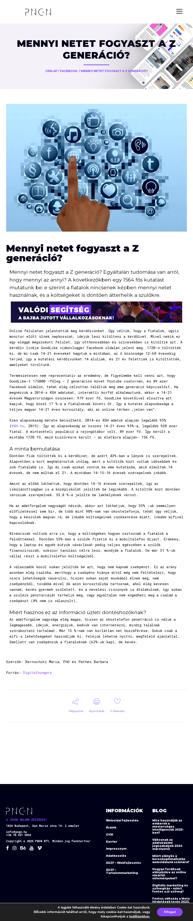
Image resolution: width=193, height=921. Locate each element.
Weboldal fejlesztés (122, 820)
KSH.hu (18, 425)
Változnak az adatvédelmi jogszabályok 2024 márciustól (167, 844)
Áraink (111, 827)
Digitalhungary (37, 672)
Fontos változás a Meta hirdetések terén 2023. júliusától (171, 901)
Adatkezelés (116, 855)
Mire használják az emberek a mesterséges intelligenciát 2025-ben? (168, 826)
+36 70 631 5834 (18, 835)
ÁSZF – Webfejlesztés (123, 862)
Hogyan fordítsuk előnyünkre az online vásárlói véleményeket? (169, 874)
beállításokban (139, 916)
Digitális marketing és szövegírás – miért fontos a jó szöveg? (170, 888)
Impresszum (116, 848)
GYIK (109, 834)
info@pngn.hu (16, 832)
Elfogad (170, 912)
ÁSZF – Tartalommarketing (122, 871)
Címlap (51, 71)
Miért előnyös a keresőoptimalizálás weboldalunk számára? (170, 859)
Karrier (111, 841)
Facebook (68, 71)
